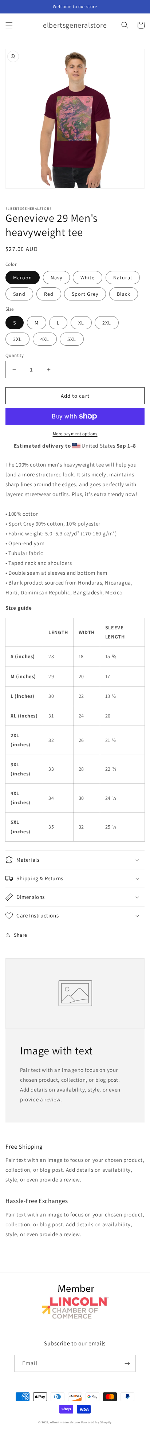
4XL (44, 339)
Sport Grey (85, 294)
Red (49, 294)
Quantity (14, 355)
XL (81, 322)
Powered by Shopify (96, 1422)
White (87, 277)
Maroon (22, 277)
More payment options (75, 433)
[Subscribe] (127, 1363)
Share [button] (20, 935)
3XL (17, 339)
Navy (56, 277)
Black (123, 294)
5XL (71, 339)
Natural (122, 277)
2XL (106, 322)
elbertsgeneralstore (65, 1422)
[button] (9, 25)
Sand (19, 294)
